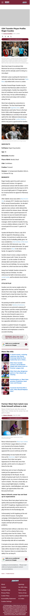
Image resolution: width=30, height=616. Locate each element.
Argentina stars (15, 108)
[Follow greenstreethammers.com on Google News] (26, 344)
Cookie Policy (5, 596)
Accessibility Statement (8, 598)
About (3, 584)
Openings (21, 584)
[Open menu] (2, 2)
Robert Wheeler (7, 415)
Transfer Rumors (10, 573)
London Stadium (21, 119)
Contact (3, 587)
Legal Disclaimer (23, 596)
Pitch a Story (22, 590)
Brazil (13, 249)
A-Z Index (21, 598)
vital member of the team (20, 242)
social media (5, 277)
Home (3, 573)
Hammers (12, 457)
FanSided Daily (5, 590)
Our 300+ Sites (22, 587)
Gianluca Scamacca (18, 305)
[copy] (11, 36)
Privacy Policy (5, 593)
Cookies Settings (6, 601)
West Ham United (22, 441)
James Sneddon (7, 33)
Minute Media (9, 605)
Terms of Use (22, 593)
